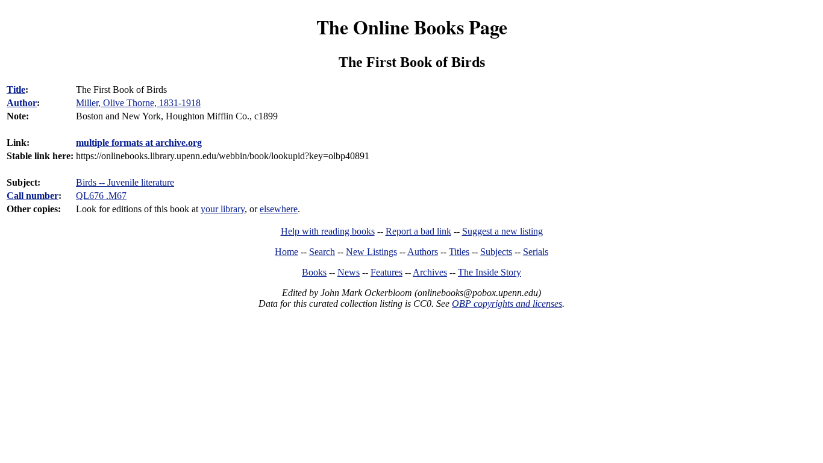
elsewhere (279, 209)
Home (286, 252)
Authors (422, 252)
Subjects (496, 252)
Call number (32, 196)
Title (16, 89)
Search (322, 252)
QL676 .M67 (101, 196)
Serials (535, 252)
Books (314, 272)
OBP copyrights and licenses (507, 303)
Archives (430, 272)
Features (386, 272)
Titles (459, 252)
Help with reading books (328, 231)
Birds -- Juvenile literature (125, 182)
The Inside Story (489, 272)
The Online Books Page (411, 27)
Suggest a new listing (502, 231)
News (348, 272)
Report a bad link (418, 231)
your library (223, 209)
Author (22, 103)
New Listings (371, 252)
